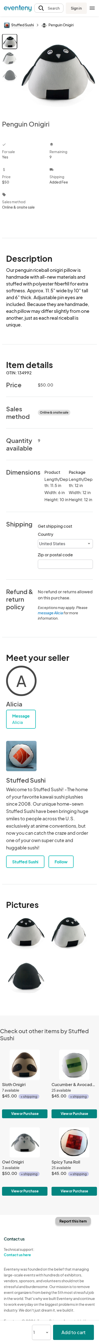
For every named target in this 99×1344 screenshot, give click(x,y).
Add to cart (73, 1332)
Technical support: (19, 1252)
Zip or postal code (55, 554)
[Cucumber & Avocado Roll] (74, 1084)
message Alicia (50, 612)
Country (45, 534)
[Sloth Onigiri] (24, 1084)
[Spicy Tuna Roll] (74, 1161)
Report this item (73, 1221)
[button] (48, 8)
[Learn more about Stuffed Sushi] (21, 756)
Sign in (76, 8)
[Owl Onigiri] (24, 1161)
